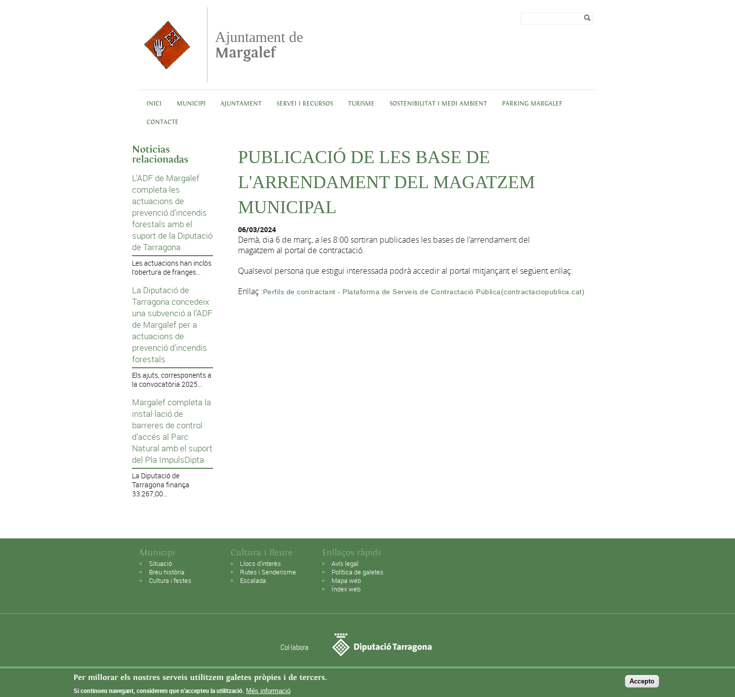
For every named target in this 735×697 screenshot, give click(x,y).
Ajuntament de (259, 45)
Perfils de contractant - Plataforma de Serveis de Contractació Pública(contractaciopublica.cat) (423, 292)
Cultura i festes (170, 580)
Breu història (166, 571)
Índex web (346, 588)
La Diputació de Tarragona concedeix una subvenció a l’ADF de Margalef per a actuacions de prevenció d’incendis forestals (172, 324)
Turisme (361, 104)
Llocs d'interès (260, 563)
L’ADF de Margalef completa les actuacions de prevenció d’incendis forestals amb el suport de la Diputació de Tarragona (172, 212)
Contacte (162, 122)
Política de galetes (358, 571)
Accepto (642, 681)
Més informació (268, 690)
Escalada (253, 580)
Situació (160, 563)
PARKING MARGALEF (532, 104)
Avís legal (345, 563)
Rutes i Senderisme (268, 571)
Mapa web (346, 580)
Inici (154, 104)
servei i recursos (304, 104)
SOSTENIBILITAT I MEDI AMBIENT (438, 104)
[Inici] (167, 77)
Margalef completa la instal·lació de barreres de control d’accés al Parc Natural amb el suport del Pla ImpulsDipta (172, 430)
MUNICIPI (191, 104)
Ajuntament (241, 104)
